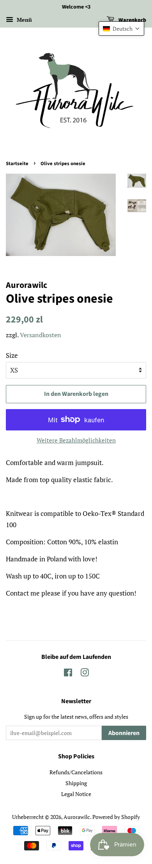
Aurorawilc (77, 816)
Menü (23, 19)
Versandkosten (40, 335)
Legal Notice (76, 794)
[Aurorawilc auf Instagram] (84, 674)
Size (12, 355)
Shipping (76, 783)
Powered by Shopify (116, 816)
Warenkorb (131, 20)
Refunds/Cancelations (76, 772)
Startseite (17, 163)
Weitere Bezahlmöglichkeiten (76, 440)
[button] (121, 28)
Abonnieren (124, 733)
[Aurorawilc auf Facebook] (68, 674)
